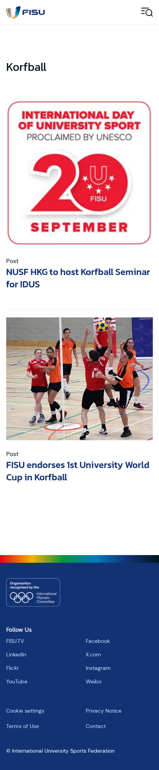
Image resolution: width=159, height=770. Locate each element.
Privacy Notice (104, 710)
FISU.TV (15, 640)
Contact (96, 726)
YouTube (16, 681)
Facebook (98, 640)
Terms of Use (22, 726)
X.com (93, 654)
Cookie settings (25, 710)
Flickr (12, 667)
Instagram (98, 667)
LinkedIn (16, 654)
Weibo (93, 681)
